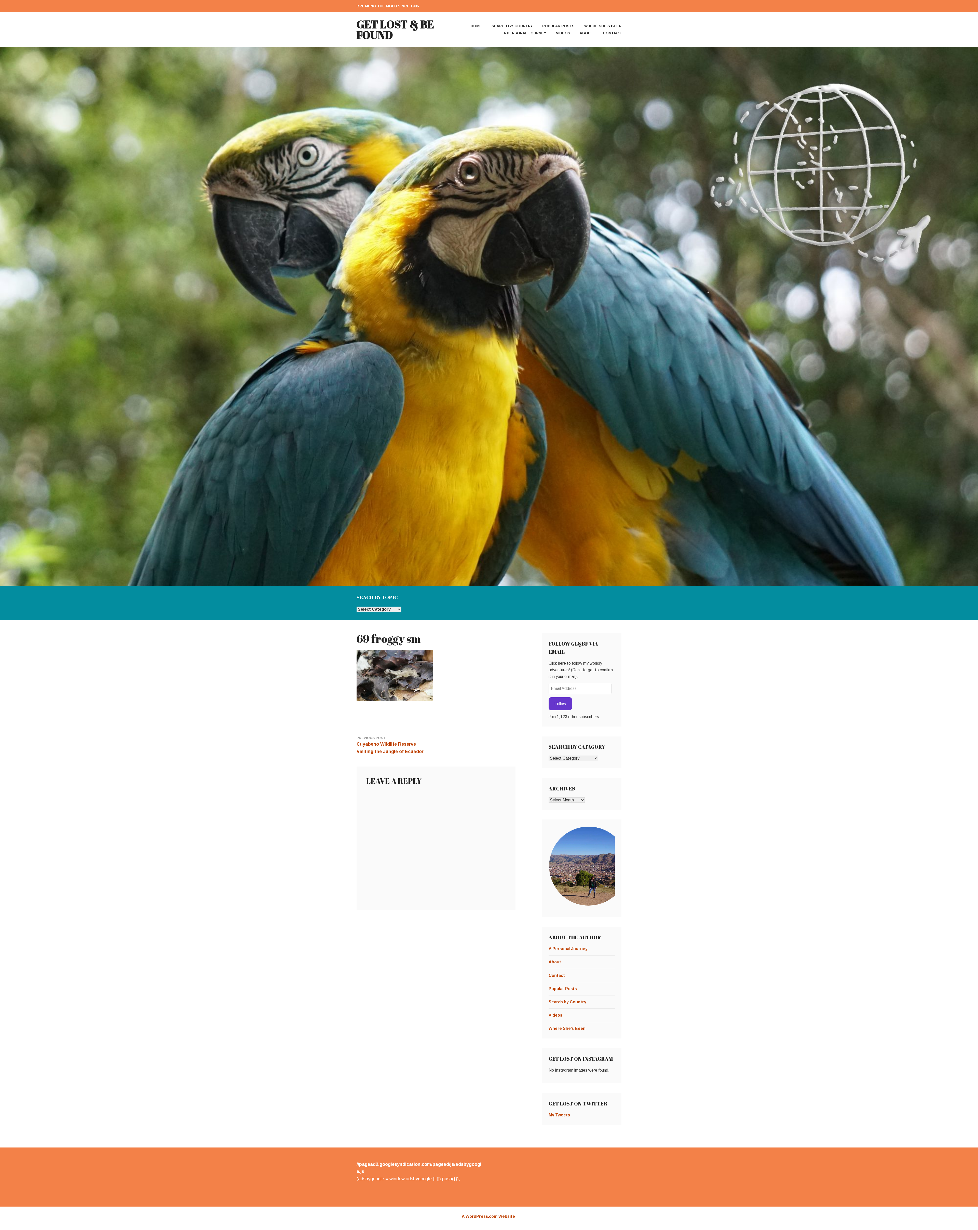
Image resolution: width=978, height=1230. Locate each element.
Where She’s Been (602, 26)
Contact (612, 33)
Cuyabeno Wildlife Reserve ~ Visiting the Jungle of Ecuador (390, 745)
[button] (588, 866)
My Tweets (559, 1115)
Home (476, 26)
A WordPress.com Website (488, 1216)
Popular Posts (558, 26)
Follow (560, 704)
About (586, 33)
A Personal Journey (525, 33)
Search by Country (512, 26)
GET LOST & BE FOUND (395, 29)
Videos (563, 33)
